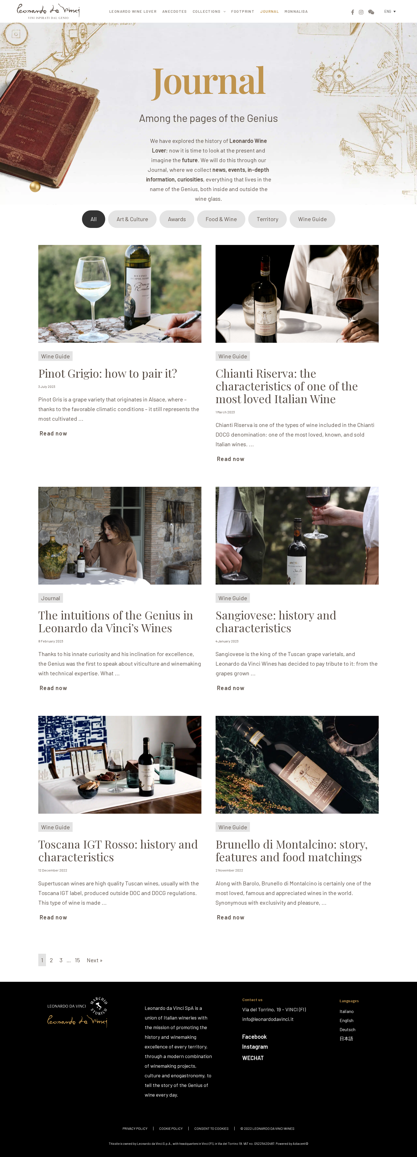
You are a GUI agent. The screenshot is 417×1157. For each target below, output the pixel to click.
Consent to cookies (211, 1128)
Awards (177, 218)
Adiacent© (300, 1143)
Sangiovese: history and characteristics (276, 621)
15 (77, 960)
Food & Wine (221, 218)
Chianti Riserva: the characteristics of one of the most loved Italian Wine (287, 385)
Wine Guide (312, 218)
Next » (95, 960)
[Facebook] (352, 12)
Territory (267, 218)
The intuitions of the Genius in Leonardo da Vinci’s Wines (115, 621)
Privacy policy (135, 1128)
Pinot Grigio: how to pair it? (107, 372)
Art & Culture (132, 218)
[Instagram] (361, 12)
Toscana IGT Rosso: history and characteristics (118, 850)
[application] (223, 11)
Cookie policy (171, 1128)
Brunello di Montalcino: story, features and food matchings (292, 850)
